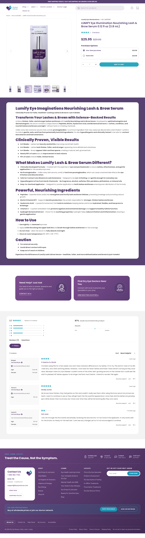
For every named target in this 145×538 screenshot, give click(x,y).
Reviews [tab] (14, 340)
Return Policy (83, 529)
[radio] (110, 50)
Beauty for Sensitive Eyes (70, 493)
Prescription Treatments (92, 487)
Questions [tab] (25, 340)
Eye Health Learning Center (70, 472)
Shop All (41, 494)
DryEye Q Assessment (91, 476)
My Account (41, 522)
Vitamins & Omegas (45, 483)
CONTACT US (24, 293)
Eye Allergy (42, 487)
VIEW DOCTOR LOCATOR (87, 295)
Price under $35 (16, 15)
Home (8, 15)
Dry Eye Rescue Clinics (92, 491)
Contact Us (21, 522)
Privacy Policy (73, 529)
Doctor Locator (46, 7)
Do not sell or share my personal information (126, 529)
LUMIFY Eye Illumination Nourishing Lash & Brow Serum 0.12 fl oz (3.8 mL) (34, 15)
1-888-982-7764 (13, 475)
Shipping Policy (15, 495)
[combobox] (99, 8)
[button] (137, 8)
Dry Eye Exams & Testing (92, 480)
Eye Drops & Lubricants (46, 472)
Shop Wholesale (108, 509)
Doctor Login (62, 7)
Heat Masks (42, 476)
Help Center (31, 522)
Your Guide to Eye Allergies (70, 486)
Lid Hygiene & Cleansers (46, 480)
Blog (62, 497)
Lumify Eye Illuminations (90, 19)
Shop (24, 7)
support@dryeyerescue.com (17, 485)
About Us (25, 11)
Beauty (40, 491)
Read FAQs (13, 490)
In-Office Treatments (91, 483)
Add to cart (119, 64)
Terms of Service (94, 529)
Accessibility (52, 522)
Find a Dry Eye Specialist (92, 472)
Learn (33, 7)
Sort (117, 353)
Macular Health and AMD (69, 482)
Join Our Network (128, 509)
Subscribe (133, 473)
